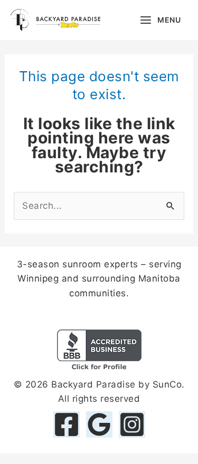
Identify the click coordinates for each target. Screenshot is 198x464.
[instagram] (132, 424)
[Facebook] (66, 424)
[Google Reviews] (99, 424)
